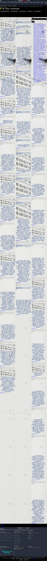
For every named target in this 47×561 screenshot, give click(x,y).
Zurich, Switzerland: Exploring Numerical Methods (39, 24)
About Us (2, 549)
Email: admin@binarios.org (6, 540)
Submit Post (16, 535)
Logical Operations (37, 11)
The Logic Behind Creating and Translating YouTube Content (40, 65)
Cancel (26, 559)
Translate (30, 546)
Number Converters (23, 11)
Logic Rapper (17, 538)
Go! (33, 21)
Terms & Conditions (4, 535)
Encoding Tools (30, 11)
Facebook (30, 533)
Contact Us (2, 548)
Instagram (31, 535)
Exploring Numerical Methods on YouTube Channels (39, 67)
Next (3, 525)
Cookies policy (6, 537)
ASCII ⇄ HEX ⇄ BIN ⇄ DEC (5, 11)
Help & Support (3, 546)
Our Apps (16, 546)
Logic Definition (18, 541)
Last (3, 526)
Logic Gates (16, 543)
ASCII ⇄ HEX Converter (14, 11)
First (3, 524)
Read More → (2, 41)
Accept (21, 559)
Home (15, 533)
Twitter (30, 536)
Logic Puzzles (17, 536)
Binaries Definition (18, 540)
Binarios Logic (24, 0)
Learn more (33, 558)
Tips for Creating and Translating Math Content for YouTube (39, 63)
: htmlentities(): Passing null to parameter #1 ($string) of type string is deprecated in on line (23, 22)
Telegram (31, 538)
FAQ (11, 537)
